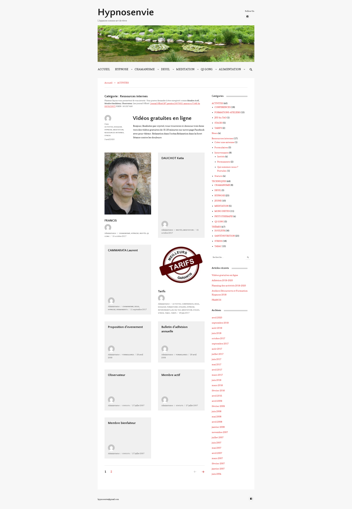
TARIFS (173, 313)
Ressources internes (114, 133)
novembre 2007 (220, 432)
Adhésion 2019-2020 (222, 280)
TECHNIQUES (219, 181)
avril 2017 (217, 369)
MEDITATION (185, 69)
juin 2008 (216, 411)
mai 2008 (216, 416)
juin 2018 (216, 333)
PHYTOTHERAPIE (224, 216)
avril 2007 (217, 453)
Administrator (110, 233)
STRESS (108, 135)
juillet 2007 (217, 437)
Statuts (126, 406)
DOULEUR (118, 127)
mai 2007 (216, 447)
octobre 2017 (218, 338)
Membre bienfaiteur (122, 423)
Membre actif (170, 375)
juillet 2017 (217, 354)
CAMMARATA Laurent (123, 250)
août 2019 (217, 328)
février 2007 (218, 463)
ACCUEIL (104, 69)
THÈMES (216, 226)
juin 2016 (216, 380)
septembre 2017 (220, 343)
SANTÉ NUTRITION (225, 235)
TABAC (167, 313)
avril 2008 (217, 421)
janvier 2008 (218, 427)
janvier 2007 (218, 468)
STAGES (196, 310)
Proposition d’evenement (125, 327)
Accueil (108, 82)
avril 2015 (217, 395)
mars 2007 (217, 458)
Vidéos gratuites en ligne (162, 118)
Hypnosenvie (126, 12)
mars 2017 (217, 374)
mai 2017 (216, 364)
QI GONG (207, 69)
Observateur (116, 375)
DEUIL (165, 69)
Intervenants (164, 310)
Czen (107, 124)
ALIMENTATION (230, 69)
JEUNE (218, 200)
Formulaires (128, 355)
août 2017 (217, 348)
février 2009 (218, 406)
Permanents (122, 310)
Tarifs (161, 291)
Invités (143, 233)
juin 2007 (216, 442)
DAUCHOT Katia (172, 158)
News (215, 133)
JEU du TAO (176, 310)
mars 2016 (217, 385)
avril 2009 (217, 401)
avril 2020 (217, 317)
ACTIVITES (123, 82)
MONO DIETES (222, 211)
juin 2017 (216, 359)
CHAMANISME (145, 69)
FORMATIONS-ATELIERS (176, 307)
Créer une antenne (224, 142)
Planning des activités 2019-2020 (229, 285)
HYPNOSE (121, 69)
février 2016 (218, 390)
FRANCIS (111, 220)
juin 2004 (216, 474)
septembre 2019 (220, 322)
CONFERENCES (188, 304)
